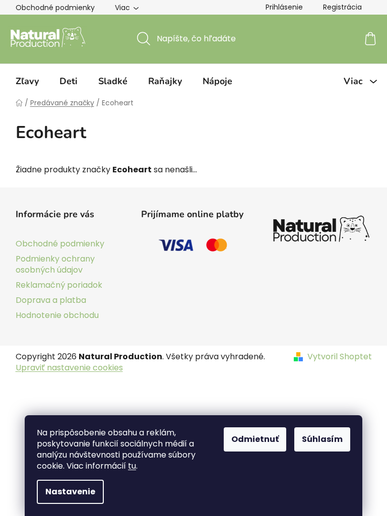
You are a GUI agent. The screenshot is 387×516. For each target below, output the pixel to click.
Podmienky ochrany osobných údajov (55, 264)
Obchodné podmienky (55, 8)
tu (132, 466)
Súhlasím (322, 439)
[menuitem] (27, 81)
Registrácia (342, 7)
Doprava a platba (51, 300)
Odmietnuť (255, 439)
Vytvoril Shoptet (339, 356)
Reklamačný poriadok (59, 285)
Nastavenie (70, 491)
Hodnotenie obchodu (57, 315)
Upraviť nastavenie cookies (69, 367)
